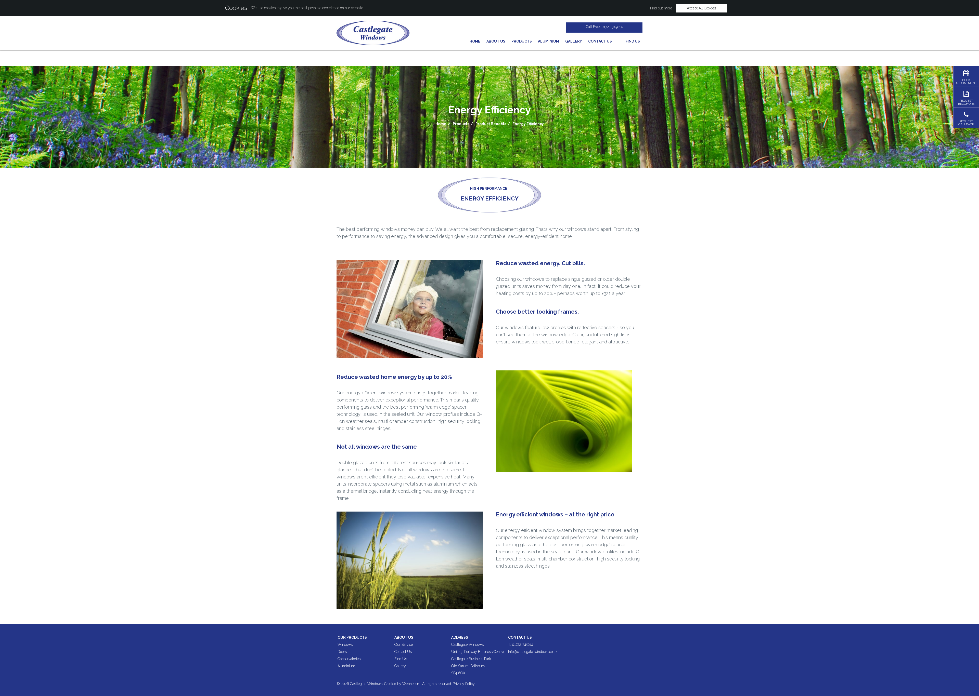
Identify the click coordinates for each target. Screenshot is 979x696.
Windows (345, 645)
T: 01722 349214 (520, 645)
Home (475, 41)
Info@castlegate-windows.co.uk (532, 652)
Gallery (573, 41)
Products (521, 41)
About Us (495, 41)
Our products (352, 637)
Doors (342, 652)
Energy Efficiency (528, 124)
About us (403, 637)
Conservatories (349, 659)
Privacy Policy (464, 684)
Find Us (400, 659)
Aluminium (548, 41)
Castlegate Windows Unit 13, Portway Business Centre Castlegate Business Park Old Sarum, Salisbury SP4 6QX (477, 659)
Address (459, 637)
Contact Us (600, 41)
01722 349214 (612, 27)
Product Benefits (490, 124)
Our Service (403, 645)
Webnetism (411, 684)
